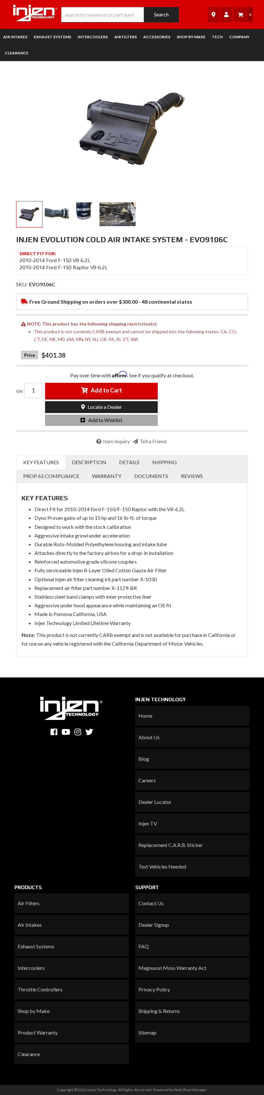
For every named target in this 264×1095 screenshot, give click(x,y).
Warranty (106, 476)
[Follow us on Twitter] (89, 731)
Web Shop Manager (190, 1089)
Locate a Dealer (104, 407)
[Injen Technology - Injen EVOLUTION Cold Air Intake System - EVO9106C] (132, 128)
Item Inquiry (116, 441)
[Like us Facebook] (54, 731)
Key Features (41, 462)
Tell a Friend (153, 441)
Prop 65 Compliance (51, 476)
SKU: (21, 284)
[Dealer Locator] (213, 14)
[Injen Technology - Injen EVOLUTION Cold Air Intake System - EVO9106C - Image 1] (29, 214)
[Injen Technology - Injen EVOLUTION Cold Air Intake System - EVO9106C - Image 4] (118, 214)
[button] (120, 14)
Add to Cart (106, 390)
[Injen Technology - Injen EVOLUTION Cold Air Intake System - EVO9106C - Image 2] (57, 214)
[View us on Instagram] (78, 731)
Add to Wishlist (105, 420)
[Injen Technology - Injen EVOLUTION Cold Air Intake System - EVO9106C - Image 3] (84, 214)
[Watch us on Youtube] (66, 731)
